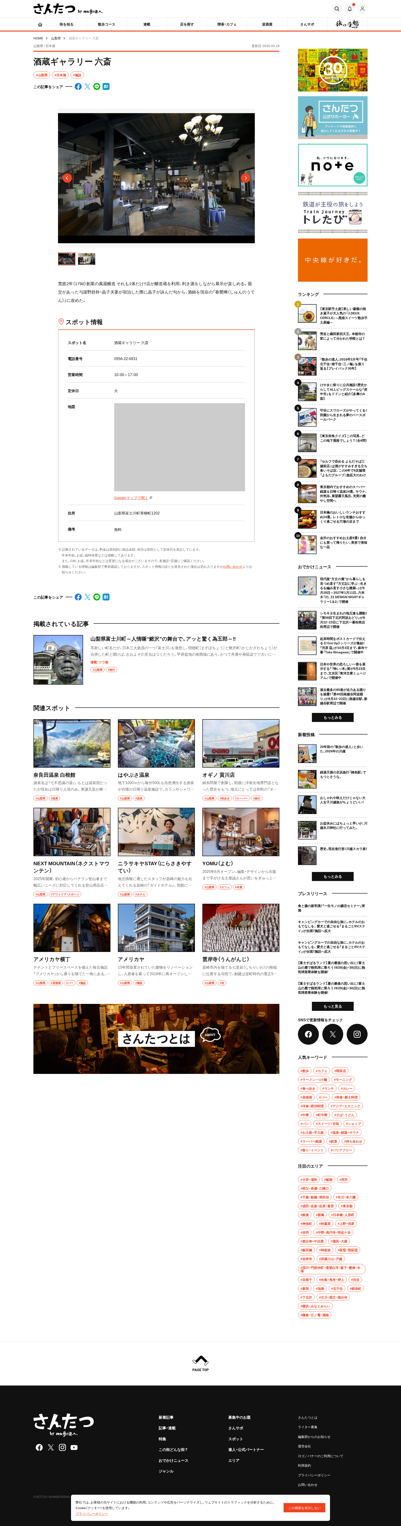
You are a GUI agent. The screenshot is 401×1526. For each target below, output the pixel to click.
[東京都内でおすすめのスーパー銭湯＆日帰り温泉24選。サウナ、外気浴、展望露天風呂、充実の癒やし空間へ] (333, 492)
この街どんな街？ (173, 1449)
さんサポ (235, 1427)
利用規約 (304, 1465)
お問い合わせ (233, 566)
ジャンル (166, 1471)
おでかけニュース (173, 1460)
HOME (38, 38)
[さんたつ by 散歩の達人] (68, 8)
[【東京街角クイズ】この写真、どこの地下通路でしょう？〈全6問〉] (333, 441)
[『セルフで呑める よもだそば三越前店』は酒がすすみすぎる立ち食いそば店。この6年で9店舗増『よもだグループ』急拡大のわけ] (333, 467)
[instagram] (62, 1447)
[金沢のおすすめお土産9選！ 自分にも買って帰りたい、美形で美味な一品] (333, 543)
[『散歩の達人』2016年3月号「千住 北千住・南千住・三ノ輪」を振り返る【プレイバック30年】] (333, 365)
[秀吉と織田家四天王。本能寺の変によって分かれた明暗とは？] (333, 339)
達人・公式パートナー (246, 1449)
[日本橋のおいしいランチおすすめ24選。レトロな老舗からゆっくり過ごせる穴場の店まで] (333, 518)
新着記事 (166, 1417)
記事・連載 (167, 1427)
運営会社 (304, 1446)
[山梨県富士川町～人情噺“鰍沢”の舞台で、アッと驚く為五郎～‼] (156, 660)
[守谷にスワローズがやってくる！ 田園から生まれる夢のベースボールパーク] (333, 416)
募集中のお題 (239, 1417)
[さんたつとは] (156, 1039)
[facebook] (39, 1447)
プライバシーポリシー (314, 1475)
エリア (233, 1460)
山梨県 (56, 38)
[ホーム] (40, 24)
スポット (235, 1438)
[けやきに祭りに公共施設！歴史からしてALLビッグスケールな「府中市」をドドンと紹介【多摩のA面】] (333, 390)
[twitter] (50, 1447)
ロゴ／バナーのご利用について (320, 1455)
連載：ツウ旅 (99, 662)
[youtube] (74, 1447)
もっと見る (332, 1006)
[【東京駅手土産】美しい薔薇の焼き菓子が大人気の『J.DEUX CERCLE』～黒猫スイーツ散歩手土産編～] (333, 314)
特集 (162, 1438)
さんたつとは (307, 1417)
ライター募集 (307, 1426)
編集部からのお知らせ (314, 1436)
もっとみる (332, 717)
